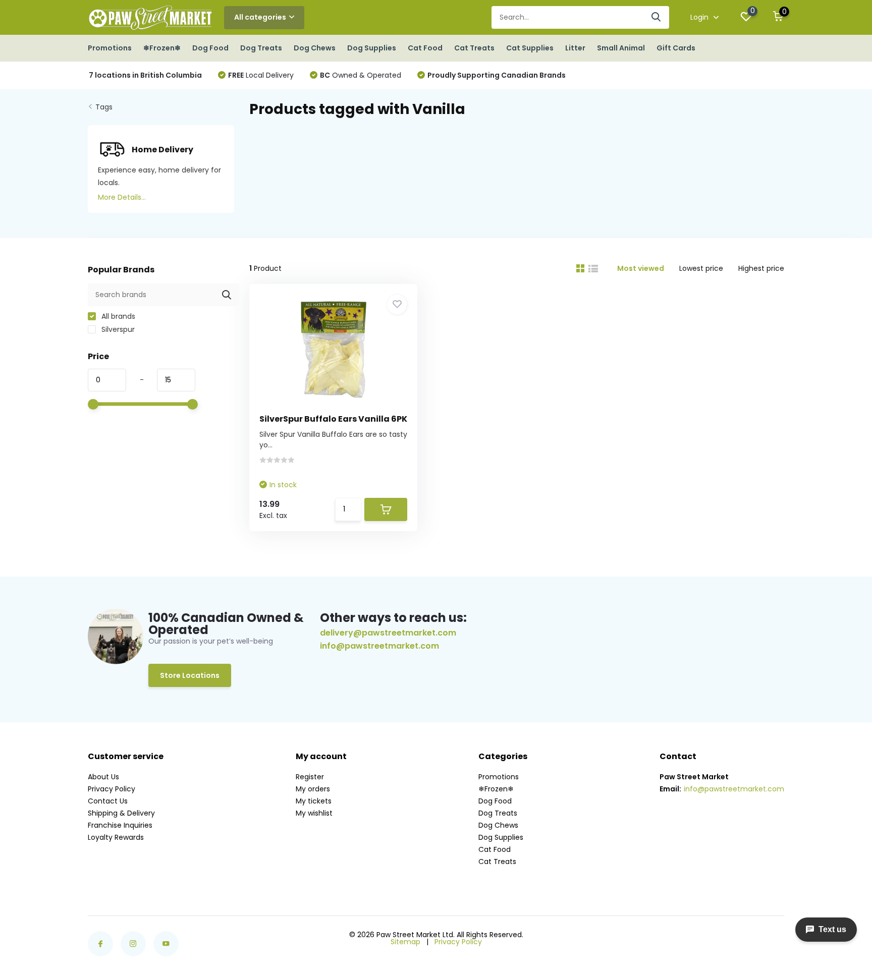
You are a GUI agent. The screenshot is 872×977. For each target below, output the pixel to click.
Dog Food (210, 48)
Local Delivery (261, 75)
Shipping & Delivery (121, 813)
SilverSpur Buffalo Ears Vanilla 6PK (333, 419)
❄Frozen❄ (162, 48)
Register (310, 777)
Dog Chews (315, 48)
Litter (575, 48)
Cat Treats (474, 48)
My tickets (314, 801)
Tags (104, 107)
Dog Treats (261, 48)
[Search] (656, 17)
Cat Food (425, 48)
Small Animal (621, 48)
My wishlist (314, 813)
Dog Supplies (371, 48)
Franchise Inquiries (120, 825)
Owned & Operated (360, 75)
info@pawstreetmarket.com (379, 646)
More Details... (122, 197)
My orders (313, 789)
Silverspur (117, 329)
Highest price (761, 268)
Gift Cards (676, 48)
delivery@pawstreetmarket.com (388, 633)
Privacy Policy (111, 789)
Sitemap (405, 942)
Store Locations (190, 675)
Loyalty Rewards (116, 837)
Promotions (110, 48)
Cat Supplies (530, 48)
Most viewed (640, 268)
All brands (117, 316)
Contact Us (108, 801)
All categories (260, 17)
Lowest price (701, 268)
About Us (103, 777)
